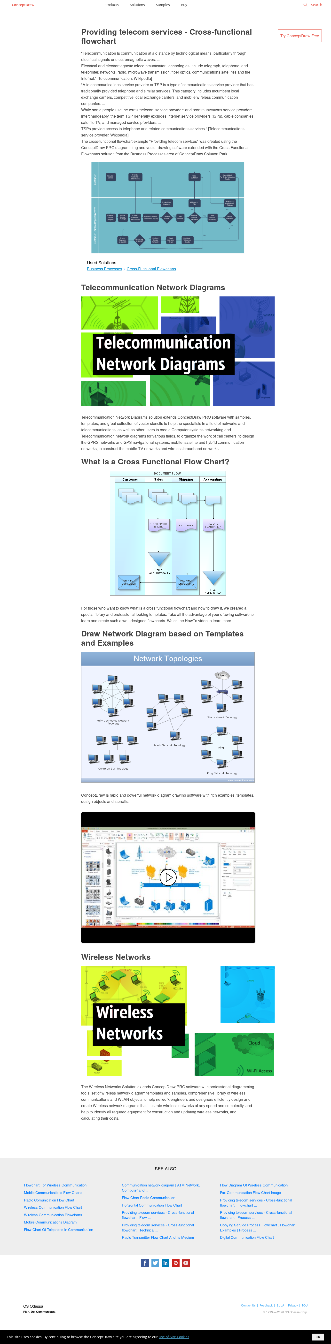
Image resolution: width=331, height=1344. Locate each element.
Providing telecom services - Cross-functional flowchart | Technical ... (158, 1227)
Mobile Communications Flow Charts (53, 1192)
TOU (305, 1305)
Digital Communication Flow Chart (247, 1237)
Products (111, 4)
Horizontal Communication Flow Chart (152, 1205)
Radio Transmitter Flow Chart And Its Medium (158, 1237)
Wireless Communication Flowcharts (53, 1214)
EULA (280, 1305)
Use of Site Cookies (174, 1337)
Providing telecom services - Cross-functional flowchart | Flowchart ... (256, 1202)
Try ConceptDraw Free (299, 35)
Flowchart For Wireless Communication (55, 1184)
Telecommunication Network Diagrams (153, 287)
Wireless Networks (116, 956)
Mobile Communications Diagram (50, 1221)
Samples (163, 4)
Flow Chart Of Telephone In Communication (58, 1229)
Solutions (137, 4)
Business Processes (104, 269)
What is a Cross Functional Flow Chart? (155, 461)
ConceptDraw (23, 4)
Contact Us (248, 1305)
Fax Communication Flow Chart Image (250, 1192)
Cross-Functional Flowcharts (151, 269)
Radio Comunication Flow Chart (49, 1199)
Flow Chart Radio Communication (148, 1197)
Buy (184, 4)
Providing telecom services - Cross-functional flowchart (166, 36)
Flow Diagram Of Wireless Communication (254, 1184)
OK (318, 1337)
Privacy (293, 1305)
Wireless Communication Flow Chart (53, 1207)
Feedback (266, 1305)
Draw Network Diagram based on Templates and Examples (162, 638)
